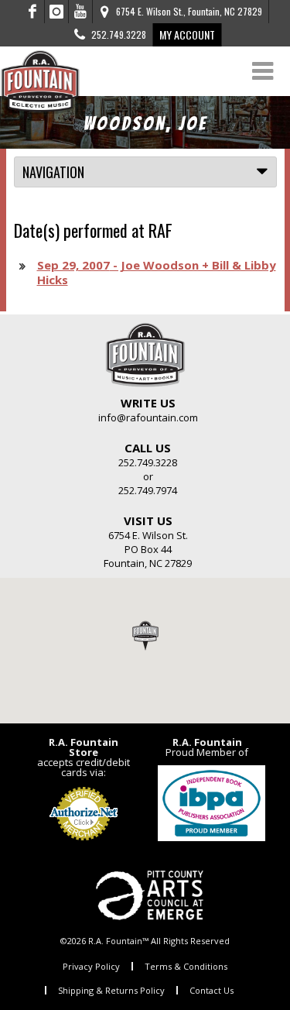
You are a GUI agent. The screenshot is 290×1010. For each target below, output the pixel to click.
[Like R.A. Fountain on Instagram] (57, 11)
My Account (187, 34)
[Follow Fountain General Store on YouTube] (80, 11)
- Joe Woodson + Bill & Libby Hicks (156, 272)
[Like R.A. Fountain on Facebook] (33, 11)
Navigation (53, 172)
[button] (145, 635)
